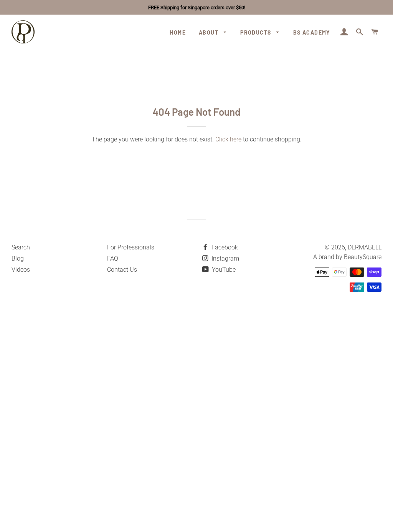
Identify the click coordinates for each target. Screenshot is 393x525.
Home (178, 32)
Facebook (224, 247)
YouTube (223, 269)
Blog (18, 258)
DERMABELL (364, 247)
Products (256, 32)
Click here (228, 139)
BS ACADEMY (311, 32)
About (209, 32)
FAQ (112, 258)
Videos (21, 269)
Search (21, 247)
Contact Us (122, 269)
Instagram (224, 258)
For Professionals (130, 247)
